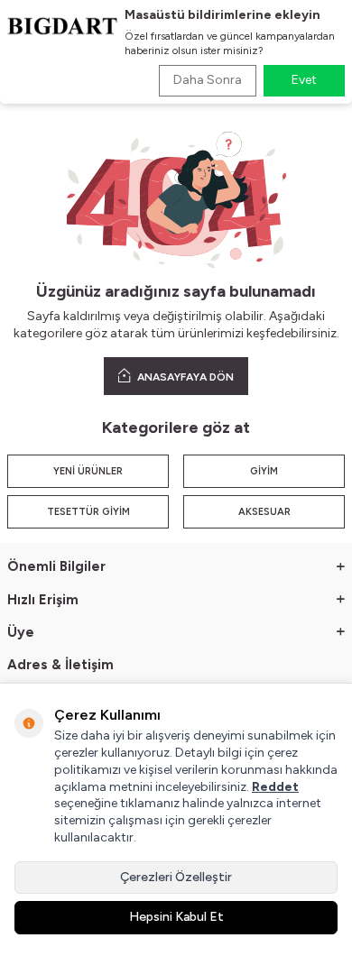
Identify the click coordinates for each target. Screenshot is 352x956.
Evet (304, 79)
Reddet (275, 787)
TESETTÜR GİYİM (88, 512)
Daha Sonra (207, 79)
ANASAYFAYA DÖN (184, 377)
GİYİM (264, 471)
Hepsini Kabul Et (176, 916)
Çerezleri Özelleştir (176, 877)
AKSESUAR (264, 512)
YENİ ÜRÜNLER (88, 471)
